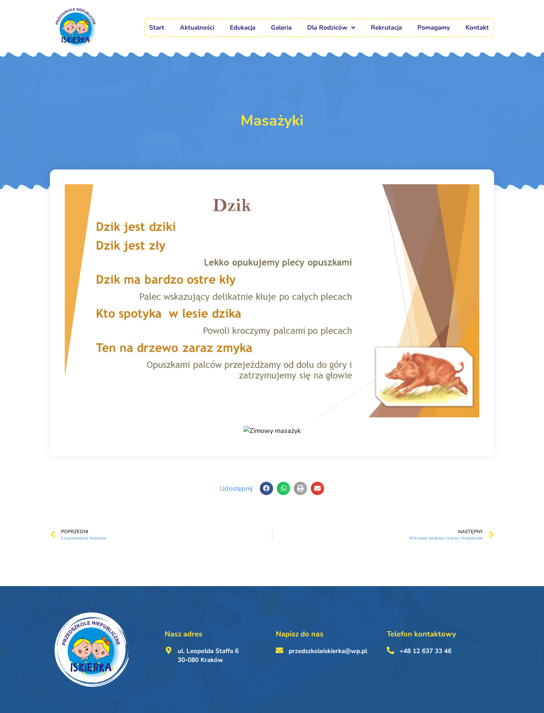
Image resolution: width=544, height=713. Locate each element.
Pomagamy (433, 27)
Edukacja (242, 27)
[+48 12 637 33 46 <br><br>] (390, 650)
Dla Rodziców (327, 27)
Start (156, 27)
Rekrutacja (386, 27)
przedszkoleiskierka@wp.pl (328, 651)
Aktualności (197, 27)
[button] (266, 488)
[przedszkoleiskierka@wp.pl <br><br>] (279, 650)
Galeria (281, 27)
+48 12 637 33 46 (425, 651)
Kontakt (477, 27)
